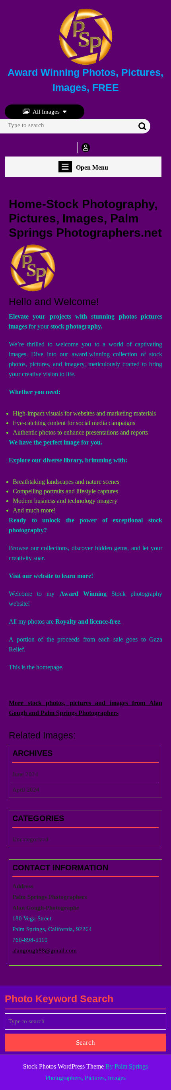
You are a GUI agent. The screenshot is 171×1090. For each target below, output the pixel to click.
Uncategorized (30, 839)
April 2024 (25, 790)
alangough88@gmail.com (44, 950)
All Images (46, 111)
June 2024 (25, 774)
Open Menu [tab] (92, 167)
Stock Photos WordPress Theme (63, 1066)
